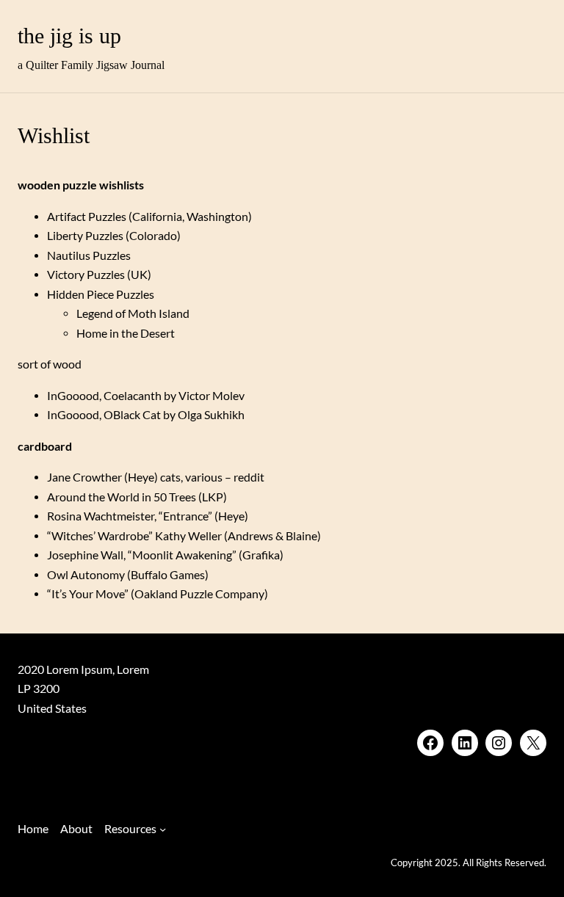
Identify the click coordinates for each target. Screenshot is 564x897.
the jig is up (69, 35)
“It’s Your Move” (88, 593)
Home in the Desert (125, 333)
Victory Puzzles (86, 274)
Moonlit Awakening (182, 555)
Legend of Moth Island (132, 313)
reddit (249, 477)
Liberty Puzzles (85, 235)
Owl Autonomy (86, 574)
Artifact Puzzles (86, 216)
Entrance (185, 516)
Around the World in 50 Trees (121, 497)
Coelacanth (133, 395)
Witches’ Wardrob (97, 535)
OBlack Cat (132, 414)
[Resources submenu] (162, 829)
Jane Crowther (84, 477)
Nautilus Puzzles (89, 255)
